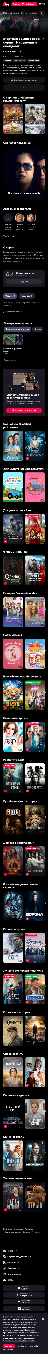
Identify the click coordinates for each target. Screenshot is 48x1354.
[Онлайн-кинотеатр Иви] (7, 4)
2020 (9, 57)
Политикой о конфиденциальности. (20, 1340)
